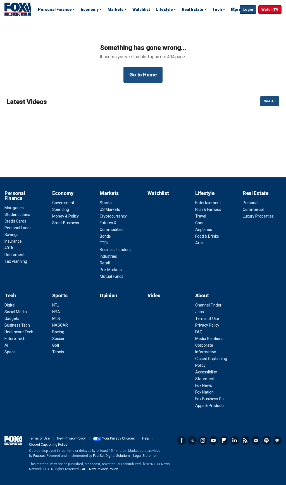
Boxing (58, 332)
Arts (199, 243)
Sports (60, 295)
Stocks (106, 203)
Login (248, 9)
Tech (217, 9)
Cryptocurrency (113, 216)
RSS (245, 440)
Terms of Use (207, 318)
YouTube (213, 440)
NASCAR (60, 325)
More (236, 9)
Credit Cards (15, 221)
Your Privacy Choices (118, 438)
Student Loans (17, 214)
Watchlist (141, 9)
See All (270, 101)
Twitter (192, 440)
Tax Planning (15, 261)
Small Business (65, 223)
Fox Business (17, 9)
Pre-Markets (111, 269)
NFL (55, 305)
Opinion (108, 295)
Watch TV (269, 9)
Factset (39, 456)
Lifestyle (164, 9)
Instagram (202, 440)
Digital (9, 305)
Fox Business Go (209, 399)
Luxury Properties (258, 216)
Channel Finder (208, 305)
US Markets (110, 209)
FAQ (198, 332)
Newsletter (255, 440)
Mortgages (14, 208)
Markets (115, 9)
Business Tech (17, 325)
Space (10, 352)
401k (8, 248)
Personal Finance (55, 9)
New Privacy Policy (71, 438)
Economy (90, 9)
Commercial (253, 209)
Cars (199, 223)
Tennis (58, 352)
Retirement (14, 254)
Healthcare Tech (18, 332)
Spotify (266, 440)
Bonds (105, 236)
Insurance (13, 241)
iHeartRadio (277, 440)
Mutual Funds (111, 276)
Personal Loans (18, 228)
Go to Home (143, 75)
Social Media (15, 312)
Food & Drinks (207, 236)
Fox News (203, 385)
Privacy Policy (207, 325)
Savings (11, 234)
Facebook (181, 440)
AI (6, 345)
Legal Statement (146, 456)
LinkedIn (234, 440)
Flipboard (224, 440)
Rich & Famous (208, 209)
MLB (56, 318)
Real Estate (192, 9)
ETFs (104, 243)
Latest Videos (27, 102)
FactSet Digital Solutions (112, 456)
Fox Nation (204, 392)
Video (154, 295)
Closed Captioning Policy (48, 445)
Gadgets (11, 318)
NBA (56, 312)
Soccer (58, 338)
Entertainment (208, 203)
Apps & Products (210, 405)
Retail (105, 263)
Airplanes (203, 229)
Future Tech (14, 338)
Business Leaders (115, 249)
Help (145, 438)
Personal (250, 203)
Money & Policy (65, 216)
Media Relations (209, 338)
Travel (200, 216)
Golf (55, 345)
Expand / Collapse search (234, 10)
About (202, 295)
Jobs (199, 312)
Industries (108, 256)
